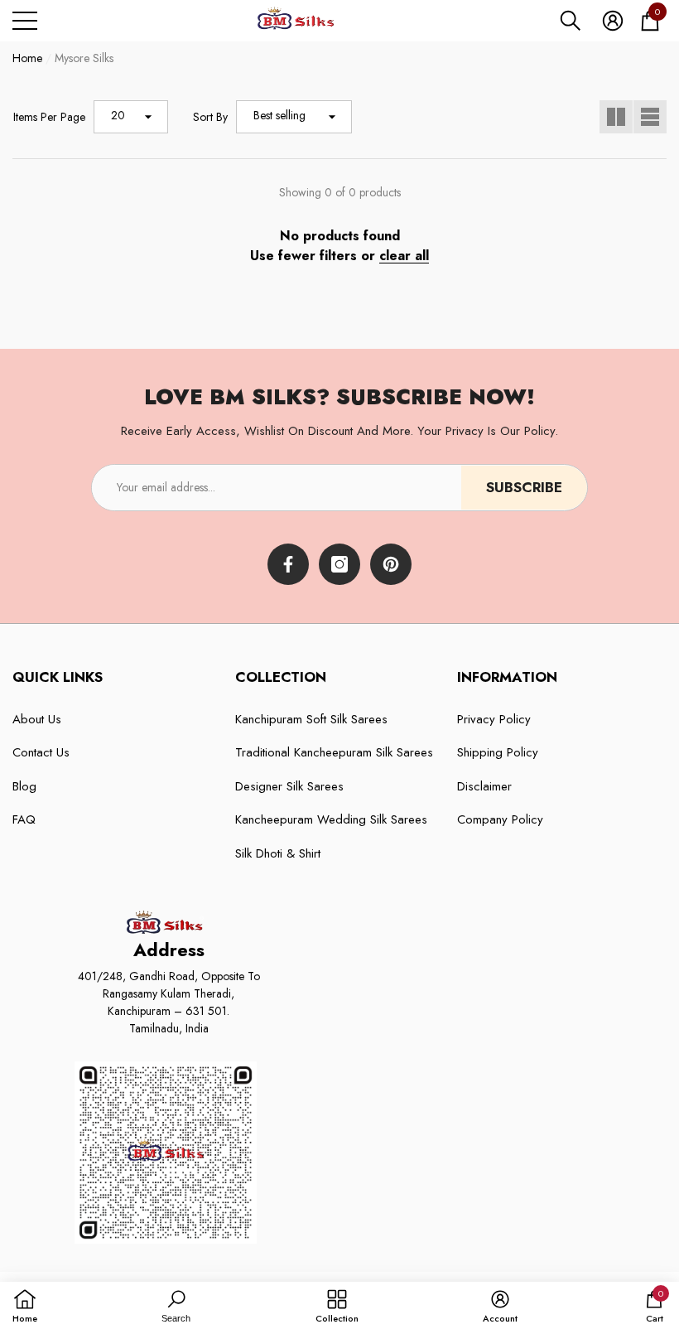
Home (27, 58)
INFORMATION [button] (507, 677)
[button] (570, 20)
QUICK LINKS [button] (57, 677)
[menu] (24, 20)
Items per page (49, 117)
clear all (404, 255)
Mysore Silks (84, 58)
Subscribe (524, 487)
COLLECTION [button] (280, 677)
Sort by (210, 117)
